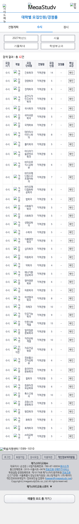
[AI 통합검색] (65, 6)
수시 (39, 27)
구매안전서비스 (61, 469)
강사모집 (34, 457)
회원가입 (20, 457)
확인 (71, 72)
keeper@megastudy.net (58, 478)
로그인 (7, 457)
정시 (65, 27)
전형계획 (13, 27)
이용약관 (48, 457)
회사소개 (64, 466)
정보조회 (50, 469)
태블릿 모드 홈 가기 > (40, 498)
